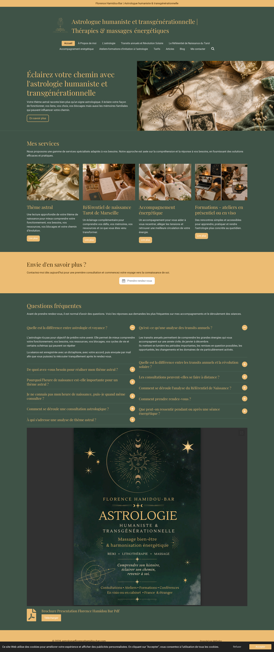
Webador (217, 641)
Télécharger (51, 617)
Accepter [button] (260, 646)
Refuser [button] (237, 646)
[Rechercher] (213, 49)
